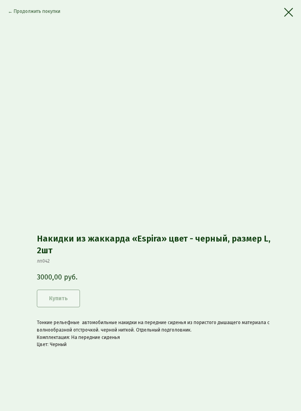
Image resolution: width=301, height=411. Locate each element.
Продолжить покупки (37, 11)
